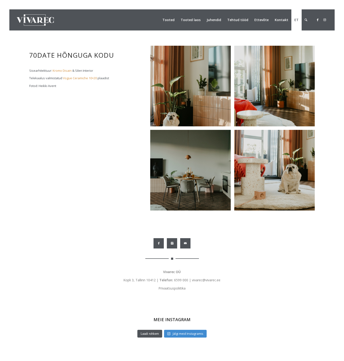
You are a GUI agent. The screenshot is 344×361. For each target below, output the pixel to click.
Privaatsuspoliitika (172, 288)
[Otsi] (306, 19)
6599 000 (181, 280)
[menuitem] (168, 19)
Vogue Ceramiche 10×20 (80, 78)
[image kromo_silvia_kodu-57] (192, 172)
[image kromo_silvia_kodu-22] (276, 88)
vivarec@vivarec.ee (206, 280)
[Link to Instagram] (324, 19)
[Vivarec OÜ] (35, 19)
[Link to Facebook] (317, 19)
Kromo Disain (62, 70)
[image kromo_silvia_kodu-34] (276, 172)
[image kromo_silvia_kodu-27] (192, 88)
